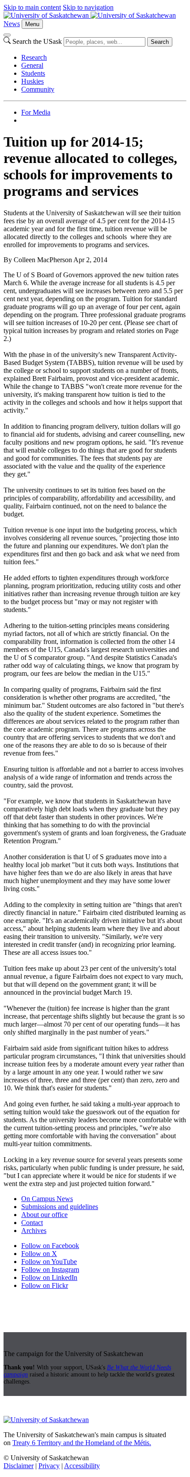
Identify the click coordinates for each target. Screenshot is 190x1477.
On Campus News (47, 1198)
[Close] (7, 35)
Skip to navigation (88, 7)
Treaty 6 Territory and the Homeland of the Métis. (81, 1442)
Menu (32, 24)
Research (34, 57)
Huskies (32, 81)
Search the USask (37, 41)
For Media (35, 112)
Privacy (49, 1465)
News (12, 23)
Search (160, 42)
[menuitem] (103, 58)
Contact (32, 1222)
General (32, 65)
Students (33, 73)
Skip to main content (32, 7)
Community (37, 89)
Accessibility (82, 1465)
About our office (44, 1214)
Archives (33, 1230)
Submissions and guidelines (59, 1206)
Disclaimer (19, 1465)
